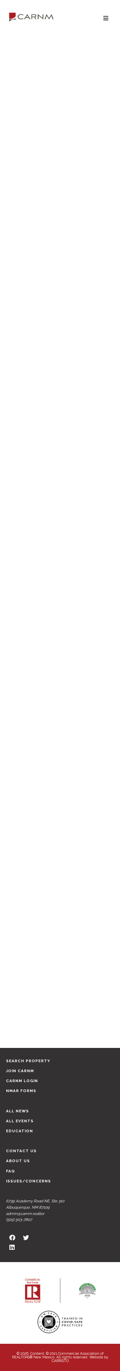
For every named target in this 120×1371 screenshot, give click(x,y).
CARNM (31, 16)
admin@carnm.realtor (25, 1213)
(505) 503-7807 (19, 1219)
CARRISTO (60, 1361)
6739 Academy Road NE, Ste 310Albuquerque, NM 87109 (35, 1204)
